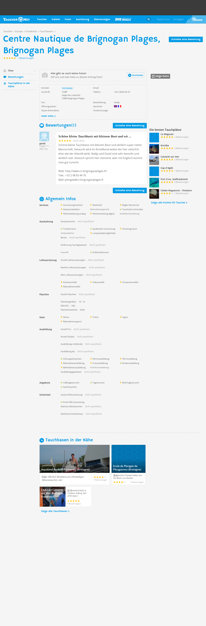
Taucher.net (16, 19)
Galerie (56, 19)
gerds (42, 143)
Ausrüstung (82, 19)
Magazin (123, 19)
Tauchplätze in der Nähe (19, 85)
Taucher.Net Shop (196, 19)
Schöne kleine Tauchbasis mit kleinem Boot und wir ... (94, 136)
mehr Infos (47, 116)
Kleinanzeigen (102, 19)
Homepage (67, 87)
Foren (68, 19)
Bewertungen (15, 77)
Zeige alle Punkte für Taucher (168, 202)
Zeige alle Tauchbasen (54, 511)
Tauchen (42, 19)
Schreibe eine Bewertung (185, 39)
